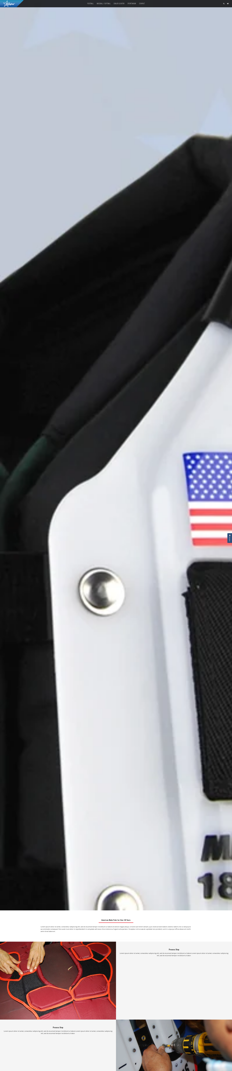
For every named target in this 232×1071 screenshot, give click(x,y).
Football (90, 3)
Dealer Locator (119, 3)
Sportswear (132, 3)
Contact (142, 3)
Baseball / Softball (104, 3)
